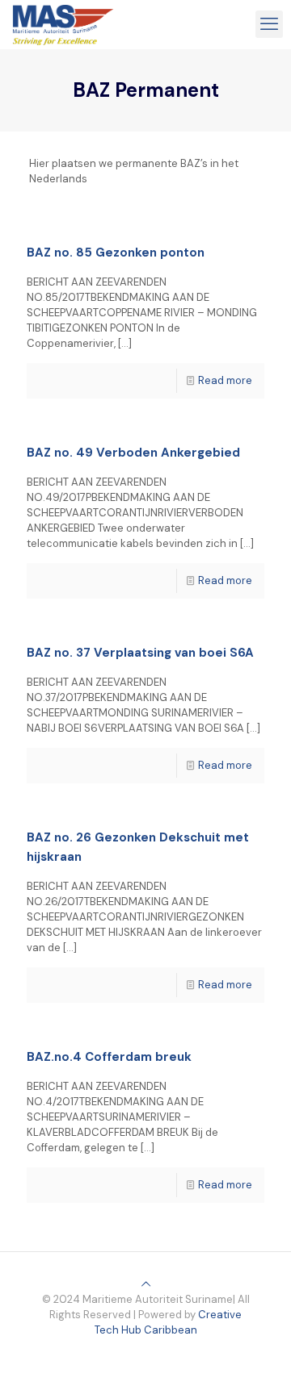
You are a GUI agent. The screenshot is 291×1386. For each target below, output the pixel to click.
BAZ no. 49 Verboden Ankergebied (133, 453)
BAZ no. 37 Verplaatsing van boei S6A (140, 653)
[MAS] (63, 24)
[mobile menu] (269, 24)
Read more (225, 380)
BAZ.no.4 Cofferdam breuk (109, 1057)
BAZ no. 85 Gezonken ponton (116, 252)
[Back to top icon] (146, 1284)
